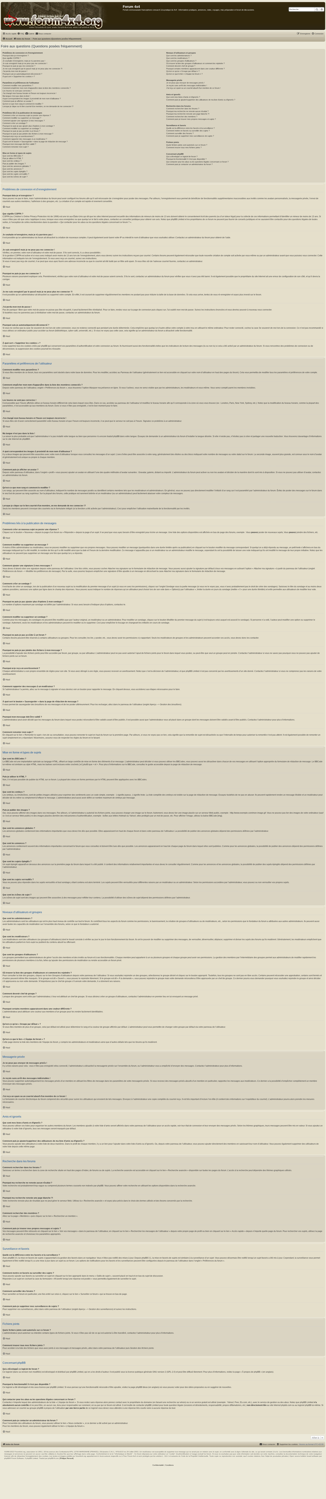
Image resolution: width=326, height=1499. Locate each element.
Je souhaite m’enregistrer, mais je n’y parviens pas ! (24, 61)
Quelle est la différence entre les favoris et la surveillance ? (190, 128)
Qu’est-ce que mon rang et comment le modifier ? (23, 104)
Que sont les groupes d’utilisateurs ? (181, 61)
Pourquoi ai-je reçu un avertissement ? (18, 136)
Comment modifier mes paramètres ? (18, 85)
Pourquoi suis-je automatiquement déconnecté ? (22, 74)
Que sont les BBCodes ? (13, 156)
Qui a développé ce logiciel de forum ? (181, 156)
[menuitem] (20, 34)
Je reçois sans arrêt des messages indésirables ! (186, 85)
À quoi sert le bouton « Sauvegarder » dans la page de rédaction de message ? (35, 142)
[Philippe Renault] (67, 1458)
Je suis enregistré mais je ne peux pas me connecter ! (25, 63)
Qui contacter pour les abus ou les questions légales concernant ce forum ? (197, 162)
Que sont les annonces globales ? (17, 166)
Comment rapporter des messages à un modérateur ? (25, 139)
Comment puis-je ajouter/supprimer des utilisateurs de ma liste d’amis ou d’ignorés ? (200, 100)
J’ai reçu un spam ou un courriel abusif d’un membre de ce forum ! (193, 88)
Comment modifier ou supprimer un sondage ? (22, 128)
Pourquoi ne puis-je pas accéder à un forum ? (21, 131)
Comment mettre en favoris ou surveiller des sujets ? (188, 131)
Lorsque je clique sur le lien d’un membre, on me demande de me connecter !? (38, 106)
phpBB (25, 439)
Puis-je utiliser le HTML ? (13, 158)
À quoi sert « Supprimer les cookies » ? (19, 76)
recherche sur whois (176, 1402)
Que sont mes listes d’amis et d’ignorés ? (183, 97)
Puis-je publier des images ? (14, 164)
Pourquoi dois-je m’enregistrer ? (16, 56)
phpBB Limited (76, 1372)
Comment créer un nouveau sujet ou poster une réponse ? (27, 115)
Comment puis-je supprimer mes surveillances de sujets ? (190, 136)
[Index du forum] (62, 16)
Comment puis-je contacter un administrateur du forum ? (189, 164)
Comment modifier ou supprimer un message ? (22, 118)
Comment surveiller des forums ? (180, 133)
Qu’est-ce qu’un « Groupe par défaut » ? (183, 71)
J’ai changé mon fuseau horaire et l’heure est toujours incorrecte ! (29, 93)
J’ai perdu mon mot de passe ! (15, 71)
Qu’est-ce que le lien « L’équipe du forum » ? (184, 74)
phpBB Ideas (142, 1387)
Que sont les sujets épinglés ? (15, 171)
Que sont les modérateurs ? (177, 58)
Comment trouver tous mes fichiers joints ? (184, 147)
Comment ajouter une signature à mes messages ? (24, 121)
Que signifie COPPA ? (12, 58)
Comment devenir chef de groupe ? (180, 66)
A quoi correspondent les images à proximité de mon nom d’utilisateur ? (32, 99)
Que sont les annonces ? (13, 169)
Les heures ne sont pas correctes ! (17, 91)
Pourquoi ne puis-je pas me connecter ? (19, 66)
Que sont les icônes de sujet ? (15, 177)
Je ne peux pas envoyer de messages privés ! (185, 83)
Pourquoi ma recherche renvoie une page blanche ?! (187, 114)
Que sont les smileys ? (12, 161)
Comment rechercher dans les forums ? (182, 109)
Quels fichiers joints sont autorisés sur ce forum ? (186, 145)
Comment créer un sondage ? (15, 123)
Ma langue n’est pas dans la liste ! (16, 96)
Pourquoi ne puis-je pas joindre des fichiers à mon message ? (28, 134)
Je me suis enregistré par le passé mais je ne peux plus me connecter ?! (32, 69)
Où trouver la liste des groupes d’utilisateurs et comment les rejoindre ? (195, 63)
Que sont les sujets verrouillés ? (16, 174)
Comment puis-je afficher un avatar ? (18, 101)
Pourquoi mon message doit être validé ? (19, 144)
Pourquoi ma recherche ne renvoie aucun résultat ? (187, 111)
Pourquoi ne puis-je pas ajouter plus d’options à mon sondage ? (29, 126)
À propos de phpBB (251, 1372)
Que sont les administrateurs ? (179, 56)
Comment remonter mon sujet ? (16, 147)
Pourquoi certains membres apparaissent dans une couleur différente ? (195, 69)
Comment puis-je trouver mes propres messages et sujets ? (191, 119)
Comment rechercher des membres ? (181, 117)
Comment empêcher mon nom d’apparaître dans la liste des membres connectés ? (37, 88)
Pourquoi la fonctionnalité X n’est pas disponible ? (186, 159)
